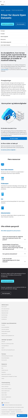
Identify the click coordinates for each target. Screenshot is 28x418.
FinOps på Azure (4, 333)
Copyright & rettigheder (6, 411)
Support (3, 347)
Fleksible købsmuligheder (6, 331)
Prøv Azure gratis (20, 24)
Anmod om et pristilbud (7, 24)
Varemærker (13, 411)
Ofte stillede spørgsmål (6, 42)
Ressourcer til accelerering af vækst (8, 343)
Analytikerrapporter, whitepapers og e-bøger (9, 376)
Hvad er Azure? (4, 306)
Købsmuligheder (4, 36)
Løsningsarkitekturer (5, 345)
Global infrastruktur (5, 310)
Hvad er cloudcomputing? (6, 384)
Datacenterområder (5, 312)
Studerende (4, 372)
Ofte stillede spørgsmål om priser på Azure (10, 230)
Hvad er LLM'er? (4, 394)
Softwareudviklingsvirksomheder (7, 355)
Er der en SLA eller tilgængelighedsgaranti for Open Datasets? (11, 260)
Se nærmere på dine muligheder (8, 149)
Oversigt (2, 30)
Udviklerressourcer (5, 370)
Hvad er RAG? (4, 399)
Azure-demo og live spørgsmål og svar (8, 349)
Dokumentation (5, 213)
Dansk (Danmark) (6, 402)
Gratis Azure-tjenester (5, 329)
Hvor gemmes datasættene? (10, 254)
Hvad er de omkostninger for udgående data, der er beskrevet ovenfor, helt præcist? (13, 238)
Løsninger (3, 341)
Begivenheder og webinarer (6, 374)
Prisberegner (5, 183)
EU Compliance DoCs (5, 413)
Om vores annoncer (19, 411)
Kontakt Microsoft (5, 409)
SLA (2, 199)
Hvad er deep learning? (5, 390)
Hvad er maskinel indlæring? (6, 388)
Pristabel (3, 33)
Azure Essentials (4, 317)
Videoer (3, 378)
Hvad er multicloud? (5, 386)
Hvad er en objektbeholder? (6, 396)
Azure (2, 4)
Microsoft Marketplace (5, 357)
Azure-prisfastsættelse (5, 327)
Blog (2, 368)
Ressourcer (3, 39)
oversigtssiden (4, 69)
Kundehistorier (4, 319)
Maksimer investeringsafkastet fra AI (8, 335)
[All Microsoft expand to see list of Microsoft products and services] (1, 1)
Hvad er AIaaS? (4, 392)
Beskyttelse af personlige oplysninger (15, 409)
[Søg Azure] (4, 2)
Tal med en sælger (14, 138)
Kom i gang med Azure (5, 308)
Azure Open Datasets (5, 45)
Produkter (3, 325)
